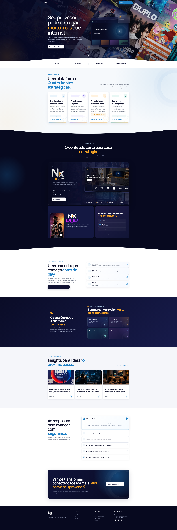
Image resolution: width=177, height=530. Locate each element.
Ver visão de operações (117, 119)
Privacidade (121, 527)
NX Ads (76, 518)
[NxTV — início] (46, 3)
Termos (127, 527)
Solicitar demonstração (125, 2)
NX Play (76, 514)
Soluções (74, 2)
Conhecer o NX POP (70, 231)
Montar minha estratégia (104, 234)
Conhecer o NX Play (58, 199)
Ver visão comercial (95, 119)
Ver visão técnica (74, 119)
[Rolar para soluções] (88, 55)
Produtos (66, 2)
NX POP (76, 516)
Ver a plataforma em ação (75, 46)
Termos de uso (97, 518)
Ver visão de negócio (54, 119)
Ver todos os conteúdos (122, 365)
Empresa (82, 2)
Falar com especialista (113, 2)
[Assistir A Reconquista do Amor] (61, 235)
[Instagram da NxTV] (118, 520)
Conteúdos (89, 2)
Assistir (90, 179)
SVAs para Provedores (99, 514)
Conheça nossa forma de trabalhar (57, 287)
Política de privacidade (99, 516)
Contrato (96, 520)
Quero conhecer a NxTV (55, 46)
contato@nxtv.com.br (120, 514)
